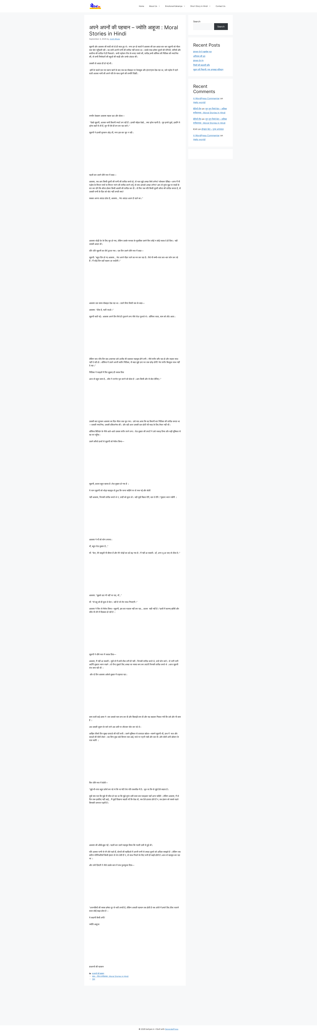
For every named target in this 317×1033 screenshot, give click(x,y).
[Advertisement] (135, 95)
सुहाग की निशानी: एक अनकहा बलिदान (208, 69)
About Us (153, 6)
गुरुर (93, 979)
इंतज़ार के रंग (198, 60)
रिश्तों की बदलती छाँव (201, 65)
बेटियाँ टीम (197, 108)
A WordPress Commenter (206, 98)
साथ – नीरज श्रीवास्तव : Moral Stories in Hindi (110, 976)
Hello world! (199, 102)
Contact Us (220, 6)
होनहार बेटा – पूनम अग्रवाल (212, 129)
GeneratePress (171, 1029)
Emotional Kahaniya (173, 6)
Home (141, 6)
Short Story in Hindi (199, 6)
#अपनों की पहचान (98, 973)
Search (196, 21)
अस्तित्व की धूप (199, 56)
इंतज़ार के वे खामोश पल (202, 51)
